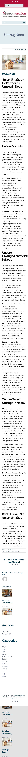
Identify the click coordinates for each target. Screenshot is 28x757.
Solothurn (5, 661)
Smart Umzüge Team (8, 549)
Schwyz (4, 659)
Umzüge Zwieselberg (7, 732)
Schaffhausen (7, 657)
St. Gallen (5, 664)
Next (22, 50)
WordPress (14, 698)
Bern (6, 551)
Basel (4, 649)
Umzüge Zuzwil (5, 750)
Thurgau (5, 666)
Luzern (4, 654)
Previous (17, 50)
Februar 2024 (6, 634)
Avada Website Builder (19, 695)
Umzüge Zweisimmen (7, 601)
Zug (3, 674)
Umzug (4, 669)
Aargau (4, 647)
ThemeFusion (6, 696)
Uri (3, 671)
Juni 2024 (5, 631)
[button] (14, 609)
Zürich (4, 676)
